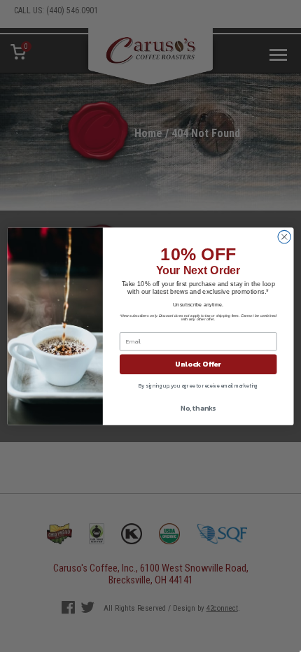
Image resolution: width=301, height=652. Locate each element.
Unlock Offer (198, 363)
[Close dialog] (284, 236)
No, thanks (198, 407)
